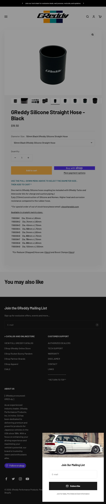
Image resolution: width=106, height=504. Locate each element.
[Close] (98, 438)
